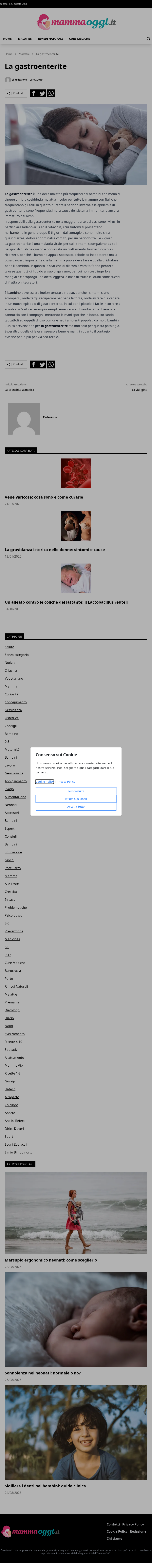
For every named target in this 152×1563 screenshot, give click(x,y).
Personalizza (76, 791)
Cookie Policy (45, 782)
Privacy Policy (66, 782)
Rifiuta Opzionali (76, 799)
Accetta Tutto (76, 807)
